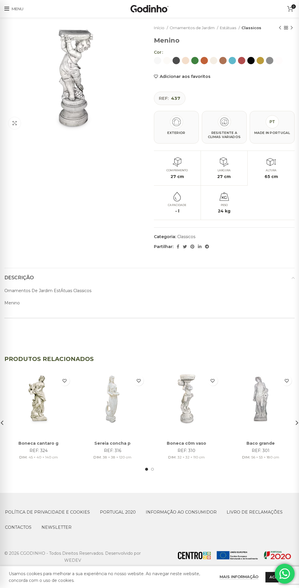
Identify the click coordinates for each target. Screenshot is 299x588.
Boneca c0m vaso (186, 443)
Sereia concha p (112, 443)
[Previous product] (280, 28)
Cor (157, 52)
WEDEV (72, 560)
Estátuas (228, 27)
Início (159, 27)
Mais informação (239, 576)
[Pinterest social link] (192, 246)
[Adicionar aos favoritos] (65, 381)
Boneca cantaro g (38, 443)
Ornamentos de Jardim (192, 27)
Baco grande (260, 443)
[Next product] (292, 28)
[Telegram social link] (207, 246)
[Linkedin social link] (199, 246)
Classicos (251, 27)
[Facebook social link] (178, 246)
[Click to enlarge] (14, 123)
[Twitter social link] (185, 246)
